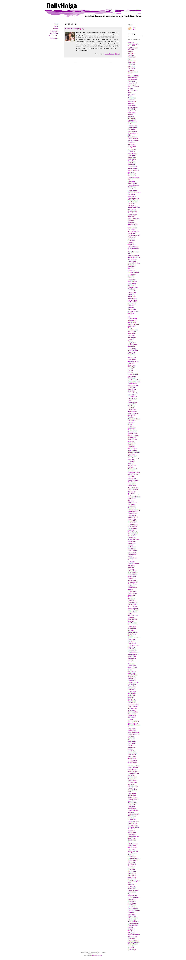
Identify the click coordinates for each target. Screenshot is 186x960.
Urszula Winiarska (133, 908)
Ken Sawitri (131, 775)
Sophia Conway (132, 214)
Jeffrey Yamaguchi (133, 923)
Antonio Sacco (132, 758)
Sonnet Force (131, 304)
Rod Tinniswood (132, 847)
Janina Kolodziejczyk (134, 458)
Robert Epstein (132, 285)
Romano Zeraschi (133, 944)
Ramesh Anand (132, 61)
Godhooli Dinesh (132, 344)
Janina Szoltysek (133, 825)
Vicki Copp (131, 216)
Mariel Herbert (132, 389)
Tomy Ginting (131, 343)
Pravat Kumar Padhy (134, 645)
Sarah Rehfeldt (132, 714)
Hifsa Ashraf (131, 81)
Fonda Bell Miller (132, 573)
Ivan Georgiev (132, 337)
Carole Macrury (132, 515)
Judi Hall (130, 372)
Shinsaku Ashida (132, 79)
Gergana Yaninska (133, 925)
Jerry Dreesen (132, 274)
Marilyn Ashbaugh (133, 77)
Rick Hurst (131, 408)
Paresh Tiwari (132, 849)
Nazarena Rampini (133, 704)
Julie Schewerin (132, 782)
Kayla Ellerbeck (132, 283)
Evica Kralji (131, 459)
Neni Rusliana (132, 751)
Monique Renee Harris (134, 382)
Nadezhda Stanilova (133, 814)
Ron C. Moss (131, 597)
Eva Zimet (131, 947)
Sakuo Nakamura (133, 615)
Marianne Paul (132, 658)
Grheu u (130, 341)
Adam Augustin (132, 85)
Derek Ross (131, 740)
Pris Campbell (132, 176)
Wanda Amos (131, 57)
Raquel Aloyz (131, 53)
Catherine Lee (132, 478)
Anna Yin (130, 927)
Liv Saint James (132, 762)
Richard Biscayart (133, 138)
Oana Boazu (131, 142)
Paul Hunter (131, 406)
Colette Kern (131, 445)
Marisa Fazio (131, 296)
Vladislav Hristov (132, 402)
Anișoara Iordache (133, 413)
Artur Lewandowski (133, 487)
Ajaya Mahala (132, 519)
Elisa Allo (130, 51)
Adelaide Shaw (132, 795)
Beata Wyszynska (133, 921)
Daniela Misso (132, 578)
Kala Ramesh (131, 702)
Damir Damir (131, 229)
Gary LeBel (131, 476)
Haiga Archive (54, 33)
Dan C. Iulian (131, 415)
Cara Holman (131, 394)
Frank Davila (131, 237)
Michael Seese (132, 788)
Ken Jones (131, 422)
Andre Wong (131, 914)
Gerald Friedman (132, 320)
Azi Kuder (130, 467)
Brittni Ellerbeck (132, 281)
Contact (55, 28)
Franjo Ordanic (132, 643)
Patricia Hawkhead (133, 385)
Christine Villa (132, 871)
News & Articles (53, 36)
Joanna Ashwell (132, 83)
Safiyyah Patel (132, 656)
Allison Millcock (132, 571)
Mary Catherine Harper (134, 380)
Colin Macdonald (132, 513)
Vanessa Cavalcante (133, 185)
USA (129, 317)
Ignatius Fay (131, 294)
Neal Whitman (132, 892)
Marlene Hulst (132, 404)
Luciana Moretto (132, 591)
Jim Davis (130, 242)
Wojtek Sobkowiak (133, 810)
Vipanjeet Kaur (132, 437)
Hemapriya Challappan (134, 192)
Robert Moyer (131, 600)
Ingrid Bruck (131, 164)
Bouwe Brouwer (132, 161)
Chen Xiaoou (131, 194)
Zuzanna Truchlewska (134, 858)
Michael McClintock (133, 539)
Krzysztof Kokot (132, 456)
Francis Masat (132, 537)
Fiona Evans (131, 289)
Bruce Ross (131, 738)
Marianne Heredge (133, 393)
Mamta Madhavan (133, 517)
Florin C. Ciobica (132, 202)
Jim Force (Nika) (132, 302)
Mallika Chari (131, 189)
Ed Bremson (131, 151)
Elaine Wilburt (132, 899)
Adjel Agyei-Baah (132, 48)
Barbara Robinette (133, 723)
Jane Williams (132, 903)
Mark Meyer (131, 565)
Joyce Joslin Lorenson (134, 496)
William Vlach (132, 873)
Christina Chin (132, 196)
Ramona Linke (132, 491)
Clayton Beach (132, 111)
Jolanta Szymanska (133, 827)
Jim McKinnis (132, 547)
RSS (134, 27)
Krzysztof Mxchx (132, 604)
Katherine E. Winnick (134, 910)
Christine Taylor (132, 834)
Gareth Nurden (132, 628)
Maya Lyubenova (132, 511)
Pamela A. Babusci (133, 86)
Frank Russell (132, 754)
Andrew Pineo (132, 684)
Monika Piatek (132, 678)
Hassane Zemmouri (133, 940)
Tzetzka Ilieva (132, 409)
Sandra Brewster (132, 153)
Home (56, 24)
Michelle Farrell (132, 292)
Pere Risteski (131, 717)
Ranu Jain (130, 417)
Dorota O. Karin (132, 432)
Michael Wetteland (133, 890)
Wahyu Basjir (131, 109)
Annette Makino (132, 521)
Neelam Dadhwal (132, 226)
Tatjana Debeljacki (133, 252)
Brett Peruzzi (131, 673)
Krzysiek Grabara (133, 350)
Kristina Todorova (133, 851)
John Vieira (131, 868)
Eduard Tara (131, 830)
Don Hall (130, 370)
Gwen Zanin (131, 938)
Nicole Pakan (131, 649)
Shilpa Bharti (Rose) (133, 732)
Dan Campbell (132, 174)
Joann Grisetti (132, 359)
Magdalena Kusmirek (134, 472)
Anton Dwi (131, 278)
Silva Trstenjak (132, 856)
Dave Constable (132, 211)
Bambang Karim (132, 430)
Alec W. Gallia (132, 322)
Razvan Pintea (132, 686)
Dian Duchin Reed (133, 712)
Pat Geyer (131, 339)
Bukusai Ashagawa (133, 75)
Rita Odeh (130, 630)
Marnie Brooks (132, 157)
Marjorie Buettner (132, 168)
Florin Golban (131, 346)
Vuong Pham (131, 676)
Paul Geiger (131, 335)
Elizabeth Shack (132, 790)
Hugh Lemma (131, 484)
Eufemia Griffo (132, 357)
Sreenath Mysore (132, 606)
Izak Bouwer (131, 144)
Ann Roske (131, 736)
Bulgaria (117, 54)
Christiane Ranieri (133, 706)
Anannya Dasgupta (133, 231)
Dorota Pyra (131, 699)
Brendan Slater (132, 808)
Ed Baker (130, 88)
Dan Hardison (131, 378)
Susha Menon (132, 560)
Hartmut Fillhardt (132, 300)
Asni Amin (131, 55)
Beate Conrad (132, 209)
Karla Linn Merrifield (133, 563)
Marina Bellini (131, 120)
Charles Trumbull (132, 860)
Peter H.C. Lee (132, 482)
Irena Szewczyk (132, 823)
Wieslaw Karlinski (133, 433)
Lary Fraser (131, 315)
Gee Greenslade (132, 356)
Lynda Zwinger (132, 949)
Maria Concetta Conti (134, 207)
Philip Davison (132, 244)
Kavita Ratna (131, 710)
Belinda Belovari (132, 122)
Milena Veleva (132, 864)
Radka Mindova (132, 574)
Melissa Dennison (133, 259)
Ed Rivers (130, 719)
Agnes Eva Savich (133, 771)
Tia (129, 842)
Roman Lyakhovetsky (134, 510)
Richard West (131, 888)
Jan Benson (131, 124)
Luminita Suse (132, 818)
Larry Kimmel (131, 446)
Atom (134, 29)
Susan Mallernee (132, 522)
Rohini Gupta (131, 367)
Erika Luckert (131, 498)
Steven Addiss (132, 46)
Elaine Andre (131, 62)
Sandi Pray (131, 697)
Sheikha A (131, 42)
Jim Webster (131, 886)
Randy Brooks (132, 159)
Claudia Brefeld (132, 150)
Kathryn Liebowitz (133, 489)
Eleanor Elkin (131, 279)
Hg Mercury (131, 561)
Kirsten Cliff (131, 203)
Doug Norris (131, 621)
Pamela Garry (132, 331)
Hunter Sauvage (132, 769)
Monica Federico (132, 298)
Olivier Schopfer (132, 780)
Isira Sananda (132, 764)
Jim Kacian (131, 426)
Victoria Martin (132, 536)
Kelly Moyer (131, 599)
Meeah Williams (132, 907)
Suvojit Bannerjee (133, 107)
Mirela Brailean (132, 146)
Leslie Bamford (132, 94)
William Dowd (131, 266)
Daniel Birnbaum (132, 137)
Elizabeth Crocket (133, 224)
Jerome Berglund (132, 127)
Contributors (54, 31)
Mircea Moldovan (132, 582)
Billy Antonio (131, 66)
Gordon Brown (132, 163)
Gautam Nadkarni (133, 608)
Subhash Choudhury (133, 200)
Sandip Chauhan (132, 190)
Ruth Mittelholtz (132, 580)
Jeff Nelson (131, 617)
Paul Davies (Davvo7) (134, 235)
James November (133, 625)
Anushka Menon (132, 558)
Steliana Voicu (132, 877)
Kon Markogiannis (133, 534)
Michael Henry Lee (133, 480)
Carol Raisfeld (132, 701)
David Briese (131, 155)
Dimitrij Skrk (131, 806)
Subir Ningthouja (132, 619)
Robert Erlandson (133, 287)
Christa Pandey (132, 650)
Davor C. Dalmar (132, 228)
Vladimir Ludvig (132, 502)
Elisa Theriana (132, 840)
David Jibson (131, 420)
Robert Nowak (132, 626)
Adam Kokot (131, 454)
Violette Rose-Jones (133, 734)
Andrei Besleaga (132, 131)
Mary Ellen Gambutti (133, 324)
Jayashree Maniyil (133, 524)
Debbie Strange (132, 816)
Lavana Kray (131, 461)
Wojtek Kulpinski (132, 469)
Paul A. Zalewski (132, 936)
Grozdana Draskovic (133, 272)
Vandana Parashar (133, 654)
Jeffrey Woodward (133, 918)
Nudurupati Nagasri (133, 610)
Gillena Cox (131, 222)
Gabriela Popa (132, 691)
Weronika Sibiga (132, 803)
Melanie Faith (131, 291)
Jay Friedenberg (132, 318)
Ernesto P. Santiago (133, 766)
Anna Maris (131, 530)
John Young (131, 929)
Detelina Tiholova (133, 843)
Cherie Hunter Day (133, 246)
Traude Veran (131, 866)
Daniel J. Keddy (132, 439)
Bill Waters (131, 884)
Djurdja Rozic (131, 743)
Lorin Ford (130, 305)
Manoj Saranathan (133, 767)
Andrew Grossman (133, 361)
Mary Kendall (131, 443)
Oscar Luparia (132, 508)
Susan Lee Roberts (133, 721)
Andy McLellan (132, 548)
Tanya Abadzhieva (133, 44)
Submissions (54, 38)
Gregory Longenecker (134, 495)
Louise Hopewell (132, 396)
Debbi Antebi (131, 64)
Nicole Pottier (131, 695)
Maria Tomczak (132, 853)
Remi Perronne (132, 671)
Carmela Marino (132, 528)
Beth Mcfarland (132, 541)
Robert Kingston (132, 448)
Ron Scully (131, 784)
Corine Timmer (132, 845)
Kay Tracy (131, 855)
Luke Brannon (132, 148)
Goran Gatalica (132, 333)
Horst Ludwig (131, 504)
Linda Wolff (131, 912)
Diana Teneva (132, 838)
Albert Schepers (132, 777)
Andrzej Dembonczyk (134, 257)
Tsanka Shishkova (133, 799)
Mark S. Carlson (132, 183)
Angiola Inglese (132, 411)
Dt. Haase (130, 368)
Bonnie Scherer (132, 779)
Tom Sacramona (132, 760)
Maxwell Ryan (132, 756)
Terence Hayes (132, 387)
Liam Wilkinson (132, 901)
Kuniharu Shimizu (133, 797)
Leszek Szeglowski (133, 821)
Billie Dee (130, 253)
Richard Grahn (132, 352)
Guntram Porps (132, 693)
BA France (131, 313)
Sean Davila (131, 240)
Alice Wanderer (132, 879)
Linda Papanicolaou (133, 652)
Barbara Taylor (132, 832)
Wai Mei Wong (132, 916)
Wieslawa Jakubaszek (134, 419)
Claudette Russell (133, 753)
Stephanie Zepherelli (133, 942)
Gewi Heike (131, 391)
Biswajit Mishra (132, 576)
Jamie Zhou (131, 946)
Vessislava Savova (133, 773)
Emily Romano (132, 728)
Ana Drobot (131, 276)
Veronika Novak (132, 623)
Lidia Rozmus (132, 745)
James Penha (132, 665)
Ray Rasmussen (132, 708)
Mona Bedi (131, 116)
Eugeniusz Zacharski (134, 934)
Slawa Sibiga (131, 801)
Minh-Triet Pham (132, 675)
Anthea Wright (132, 920)
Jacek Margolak (132, 526)
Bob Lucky (131, 500)
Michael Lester (132, 485)
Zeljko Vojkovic (132, 875)
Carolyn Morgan (132, 593)
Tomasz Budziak (132, 166)
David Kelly (131, 441)
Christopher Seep (133, 786)
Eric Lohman (131, 493)
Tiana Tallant (131, 829)
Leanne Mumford (132, 602)
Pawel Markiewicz (133, 532)
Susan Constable (132, 213)
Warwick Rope (132, 730)
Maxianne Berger (132, 125)
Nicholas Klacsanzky (134, 452)
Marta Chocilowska (133, 198)
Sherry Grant (131, 354)
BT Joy (130, 424)
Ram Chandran (132, 187)
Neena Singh (131, 805)
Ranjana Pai (131, 647)
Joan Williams (132, 905)
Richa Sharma (132, 793)
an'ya (129, 59)
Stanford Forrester (133, 311)
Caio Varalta (131, 862)
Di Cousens (131, 220)
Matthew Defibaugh (133, 255)
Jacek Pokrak (132, 688)
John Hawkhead (132, 383)
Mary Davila (131, 239)
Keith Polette (131, 689)
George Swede (132, 819)
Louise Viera (131, 869)
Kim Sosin (131, 812)
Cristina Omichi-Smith (134, 638)
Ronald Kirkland (132, 450)
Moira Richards (132, 715)
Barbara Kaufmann (133, 435)
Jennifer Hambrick (133, 374)
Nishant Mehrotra (132, 550)
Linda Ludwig (131, 506)
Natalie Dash (131, 233)
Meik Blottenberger (133, 140)
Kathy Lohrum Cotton (134, 218)
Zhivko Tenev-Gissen (134, 836)
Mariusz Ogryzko (132, 632)
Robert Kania (131, 428)
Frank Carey (131, 181)
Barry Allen (131, 49)
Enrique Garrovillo (133, 330)
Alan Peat (130, 660)
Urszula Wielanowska (134, 897)
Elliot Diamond (132, 261)
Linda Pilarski (131, 680)
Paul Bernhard (132, 129)
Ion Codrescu (131, 205)
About (56, 26)
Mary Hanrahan (132, 376)
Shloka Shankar (132, 792)
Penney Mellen (132, 552)
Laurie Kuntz (131, 471)
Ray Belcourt (131, 118)
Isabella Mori (131, 595)
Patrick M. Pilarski (133, 682)
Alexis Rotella (132, 741)
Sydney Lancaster (133, 474)
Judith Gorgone (132, 348)
